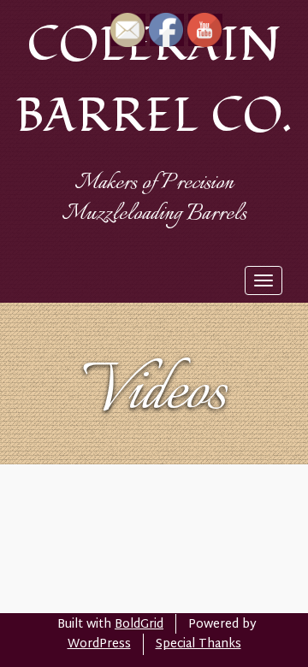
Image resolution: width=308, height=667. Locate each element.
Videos (154, 393)
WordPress (99, 644)
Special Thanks (198, 644)
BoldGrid (139, 624)
